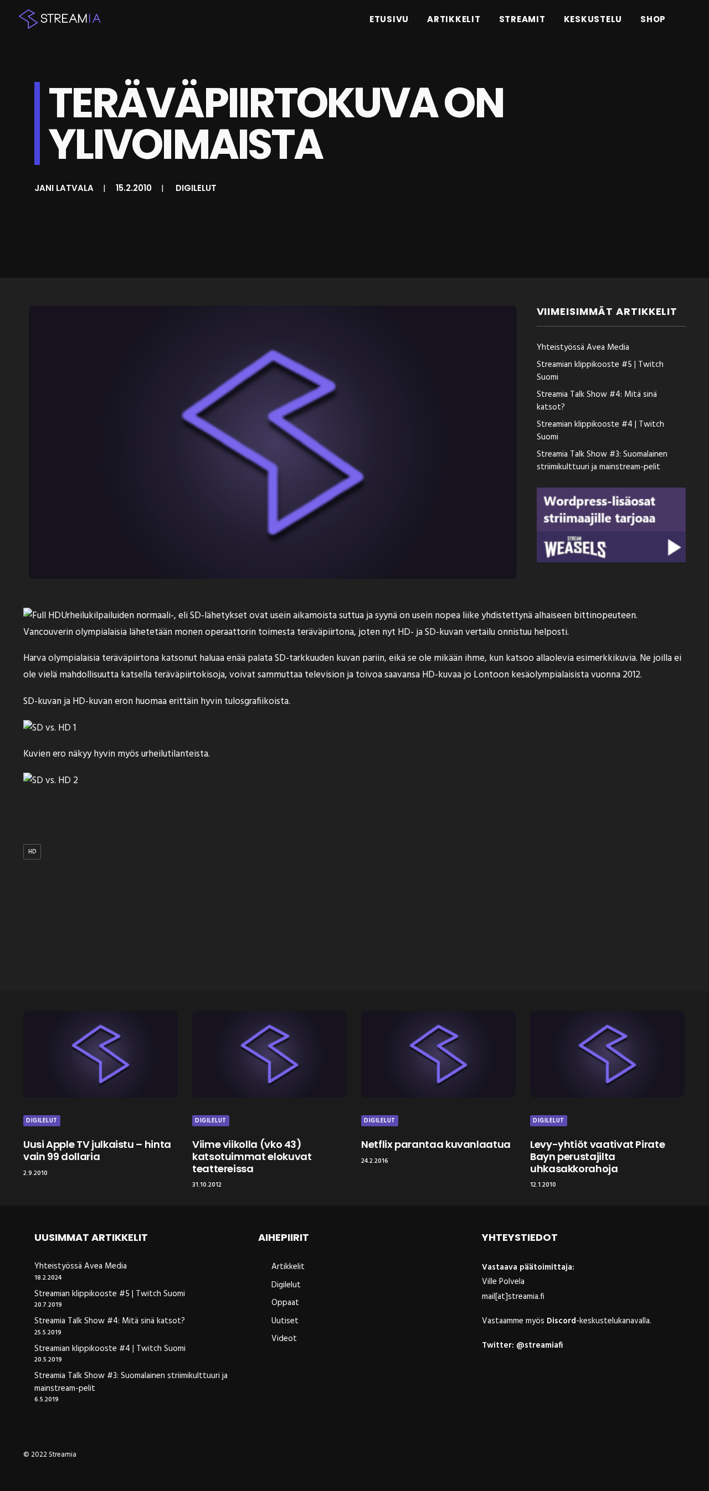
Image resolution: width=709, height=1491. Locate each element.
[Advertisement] (357, 927)
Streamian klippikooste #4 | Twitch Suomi (110, 1349)
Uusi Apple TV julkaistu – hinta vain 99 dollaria (97, 1150)
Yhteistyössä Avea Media (80, 1266)
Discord (561, 1321)
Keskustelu (593, 19)
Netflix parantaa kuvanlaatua (436, 1144)
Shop (653, 19)
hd (32, 852)
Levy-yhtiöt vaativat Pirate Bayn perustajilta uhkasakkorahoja (597, 1156)
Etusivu (389, 19)
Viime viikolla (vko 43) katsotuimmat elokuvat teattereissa (251, 1156)
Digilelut (196, 188)
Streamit (522, 19)
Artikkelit (454, 19)
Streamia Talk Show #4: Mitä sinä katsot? (109, 1321)
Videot (284, 1338)
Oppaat (285, 1302)
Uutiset (285, 1321)
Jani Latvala (64, 188)
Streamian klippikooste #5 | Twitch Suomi (109, 1294)
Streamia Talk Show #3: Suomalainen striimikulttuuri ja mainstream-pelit (131, 1382)
